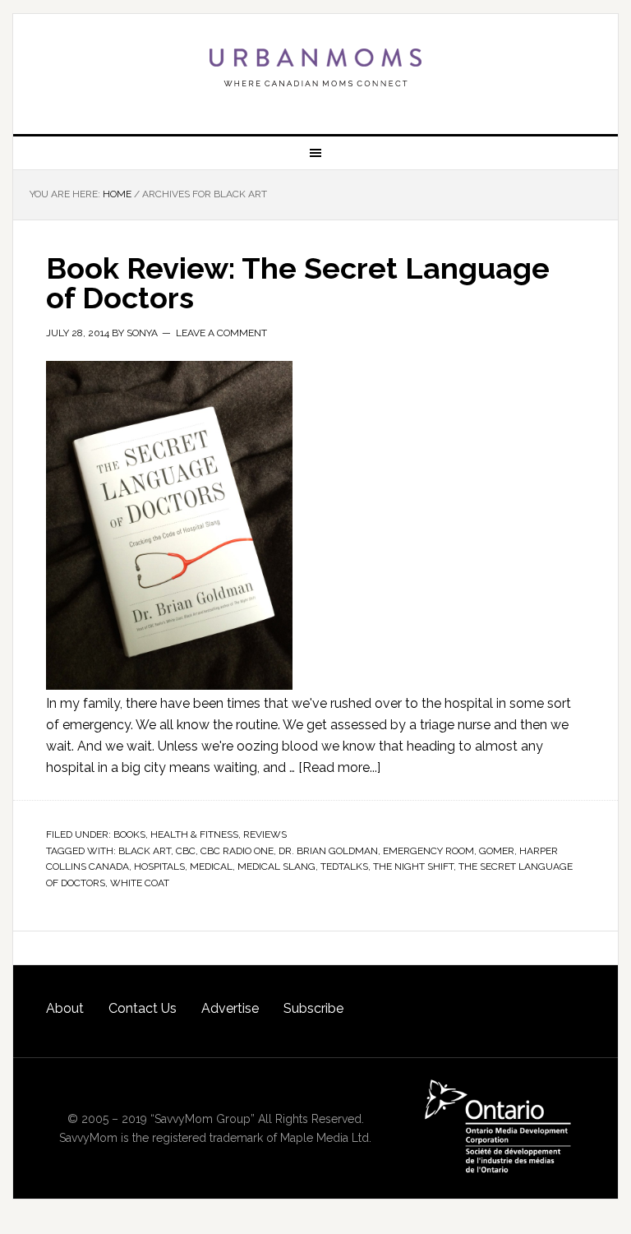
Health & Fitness (194, 834)
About (65, 1008)
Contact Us (142, 1008)
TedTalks (344, 866)
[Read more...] (339, 767)
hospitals (159, 866)
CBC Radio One (237, 851)
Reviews (265, 834)
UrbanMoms (315, 67)
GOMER (496, 851)
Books (129, 834)
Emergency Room (428, 851)
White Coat (139, 883)
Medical (211, 866)
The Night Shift (413, 866)
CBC (186, 851)
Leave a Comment (221, 333)
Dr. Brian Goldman (328, 851)
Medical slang (276, 866)
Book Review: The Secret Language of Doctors (298, 283)
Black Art (144, 851)
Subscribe (313, 1008)
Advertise (230, 1008)
